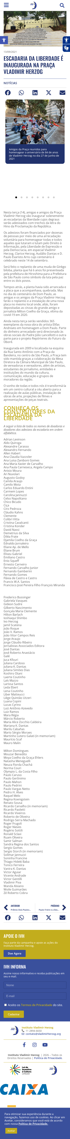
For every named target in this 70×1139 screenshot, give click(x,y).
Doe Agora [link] (14, 953)
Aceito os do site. (35, 1005)
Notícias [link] (10, 83)
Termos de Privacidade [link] (36, 1005)
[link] (4, 40)
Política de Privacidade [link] (48, 1058)
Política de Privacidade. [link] (33, 1123)
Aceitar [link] (11, 1130)
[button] (62, 5)
